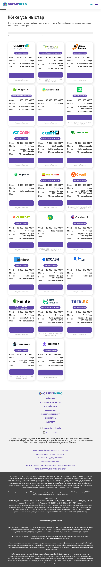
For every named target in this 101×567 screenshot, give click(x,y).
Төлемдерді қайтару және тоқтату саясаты (50, 450)
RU (91, 4)
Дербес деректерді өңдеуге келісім (50, 458)
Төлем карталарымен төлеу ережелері (50, 469)
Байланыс (50, 398)
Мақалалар (50, 410)
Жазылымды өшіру (50, 414)
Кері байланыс (50, 406)
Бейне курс (50, 418)
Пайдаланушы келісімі (50, 461)
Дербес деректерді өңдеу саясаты (50, 454)
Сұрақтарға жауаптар (50, 402)
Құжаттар (50, 422)
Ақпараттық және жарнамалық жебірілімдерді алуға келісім (50, 465)
